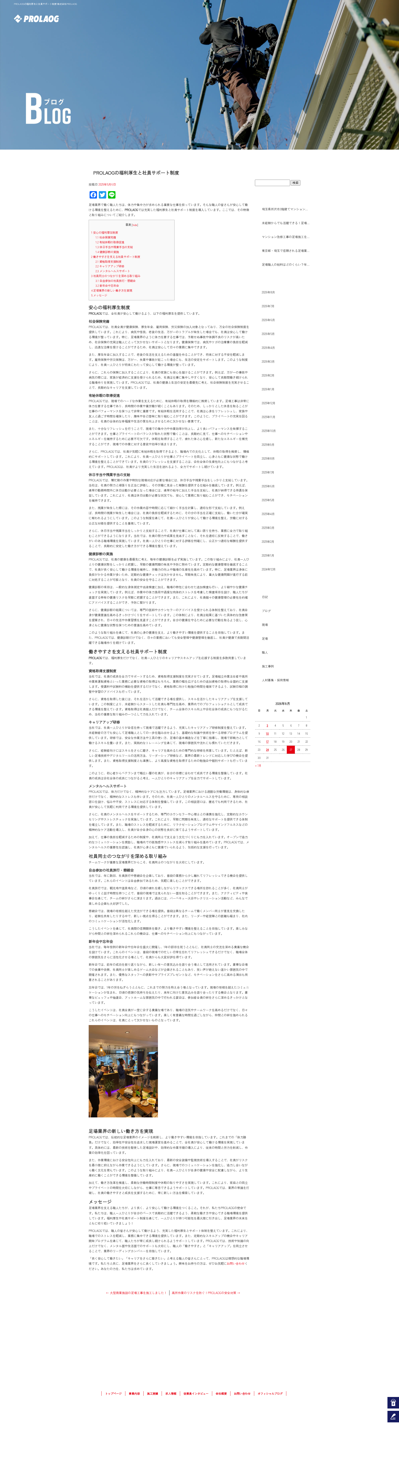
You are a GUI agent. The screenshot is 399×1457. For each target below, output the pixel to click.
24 (267, 749)
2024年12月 (269, 569)
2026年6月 (268, 320)
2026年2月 (268, 375)
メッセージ (99, 295)
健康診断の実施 (107, 252)
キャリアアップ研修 (110, 266)
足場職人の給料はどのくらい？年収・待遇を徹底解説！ (286, 264)
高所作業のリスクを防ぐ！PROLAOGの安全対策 (206, 1293)
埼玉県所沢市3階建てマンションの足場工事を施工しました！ (286, 209)
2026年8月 (268, 292)
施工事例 (268, 666)
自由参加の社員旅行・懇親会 (116, 281)
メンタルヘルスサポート (113, 271)
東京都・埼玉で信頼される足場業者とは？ (286, 250)
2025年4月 (268, 514)
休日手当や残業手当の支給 (114, 247)
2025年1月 (268, 555)
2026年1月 (268, 389)
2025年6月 (268, 486)
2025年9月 (268, 444)
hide (135, 225)
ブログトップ (282, 170)
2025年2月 (268, 541)
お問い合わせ (378, 18)
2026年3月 (268, 361)
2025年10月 (269, 430)
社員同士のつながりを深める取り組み (115, 276)
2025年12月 (268, 403)
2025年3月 (268, 527)
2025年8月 (268, 458)
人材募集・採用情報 (275, 680)
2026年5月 (268, 334)
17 (267, 741)
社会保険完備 (106, 237)
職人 (265, 652)
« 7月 (258, 765)
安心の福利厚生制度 (104, 232)
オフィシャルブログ (270, 1393)
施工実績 (295, 18)
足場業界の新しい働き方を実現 (111, 290)
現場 (265, 624)
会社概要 (350, 18)
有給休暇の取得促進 (110, 242)
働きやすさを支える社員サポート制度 (115, 257)
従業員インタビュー (196, 1393)
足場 (265, 638)
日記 (265, 597)
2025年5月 (268, 500)
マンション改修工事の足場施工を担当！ (286, 237)
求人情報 (323, 18)
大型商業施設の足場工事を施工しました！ (136, 1293)
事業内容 (267, 18)
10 (267, 733)
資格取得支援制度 (108, 261)
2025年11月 (268, 417)
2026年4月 (268, 347)
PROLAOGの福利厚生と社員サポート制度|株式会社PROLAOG (45, 4)
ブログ (266, 611)
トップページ (240, 18)
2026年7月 (268, 306)
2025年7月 (268, 472)
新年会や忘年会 (107, 286)
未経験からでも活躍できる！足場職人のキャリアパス (286, 223)
